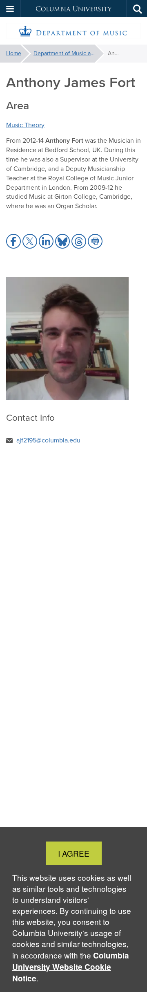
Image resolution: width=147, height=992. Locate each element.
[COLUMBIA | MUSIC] (73, 31)
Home (13, 53)
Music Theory (25, 125)
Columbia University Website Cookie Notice (70, 967)
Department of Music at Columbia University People (68, 53)
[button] (10, 8)
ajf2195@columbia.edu (48, 440)
